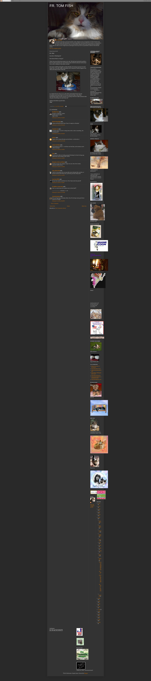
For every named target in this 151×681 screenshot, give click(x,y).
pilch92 (54, 137)
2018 (99, 598)
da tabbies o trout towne (57, 186)
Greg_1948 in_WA (56, 170)
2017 (99, 601)
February (100, 559)
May (100, 548)
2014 (99, 609)
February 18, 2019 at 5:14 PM (58, 182)
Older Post (84, 206)
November (100, 526)
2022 (99, 509)
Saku (53, 153)
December (100, 521)
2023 (99, 506)
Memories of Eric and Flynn (58, 162)
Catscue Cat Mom (56, 144)
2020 (99, 514)
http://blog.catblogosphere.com (96, 373)
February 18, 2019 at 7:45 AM (58, 117)
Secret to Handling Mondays (100, 566)
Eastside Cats (55, 129)
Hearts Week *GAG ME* (100, 579)
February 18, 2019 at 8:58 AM (58, 133)
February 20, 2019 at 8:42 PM (58, 201)
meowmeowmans (56, 196)
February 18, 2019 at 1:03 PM (58, 149)
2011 (99, 616)
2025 (99, 503)
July (100, 542)
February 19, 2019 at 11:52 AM (58, 192)
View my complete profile (55, 48)
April (100, 550)
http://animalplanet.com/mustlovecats (96, 377)
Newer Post (52, 206)
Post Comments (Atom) (60, 208)
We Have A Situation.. (100, 588)
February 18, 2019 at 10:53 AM (58, 141)
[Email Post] (66, 106)
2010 (99, 619)
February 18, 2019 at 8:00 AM (58, 125)
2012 (99, 614)
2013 (99, 611)
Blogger (86, 673)
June (100, 545)
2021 (99, 511)
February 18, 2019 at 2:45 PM (58, 175)
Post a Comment (54, 203)
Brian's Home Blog (56, 121)
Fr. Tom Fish (59, 40)
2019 (99, 517)
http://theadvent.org (95, 368)
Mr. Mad (100, 572)
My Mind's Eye (55, 111)
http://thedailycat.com (96, 379)
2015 (99, 606)
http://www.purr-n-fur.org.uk (95, 367)
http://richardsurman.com (96, 371)
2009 (99, 622)
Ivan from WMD (55, 179)
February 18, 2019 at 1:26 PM (58, 158)
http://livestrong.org (95, 375)
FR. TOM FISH (61, 6)
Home (68, 206)
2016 (99, 603)
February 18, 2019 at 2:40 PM (58, 166)
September (100, 535)
